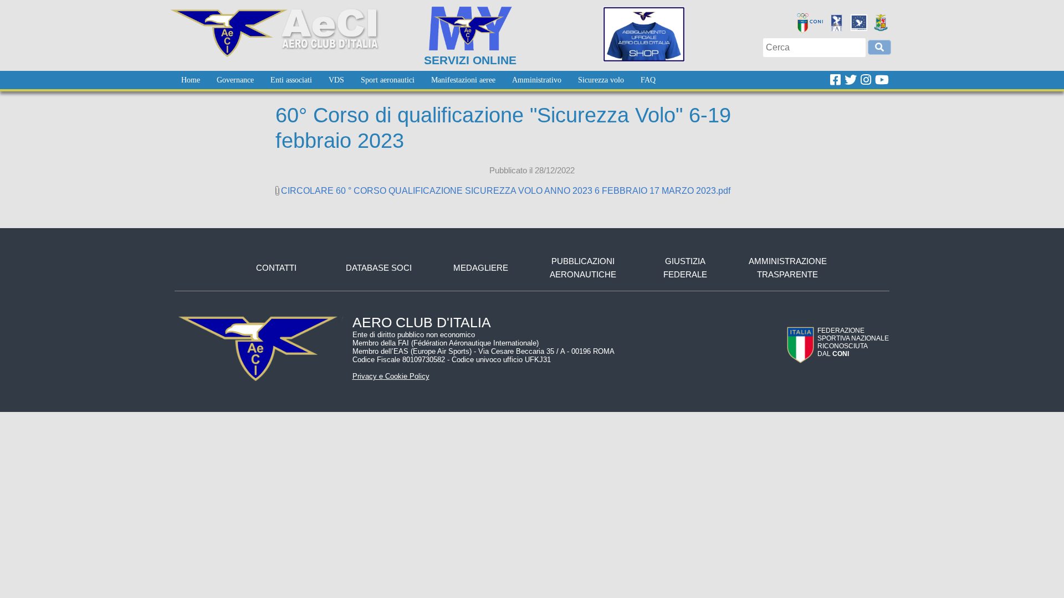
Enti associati (291, 80)
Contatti (276, 267)
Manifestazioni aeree (463, 80)
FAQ (648, 80)
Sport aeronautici (388, 80)
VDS (336, 80)
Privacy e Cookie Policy (390, 376)
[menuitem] (190, 80)
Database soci (379, 267)
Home (190, 80)
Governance (235, 80)
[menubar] (418, 80)
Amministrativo (536, 80)
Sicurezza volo (601, 80)
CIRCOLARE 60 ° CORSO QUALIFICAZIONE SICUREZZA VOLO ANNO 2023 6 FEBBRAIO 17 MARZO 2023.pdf (505, 190)
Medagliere (480, 267)
